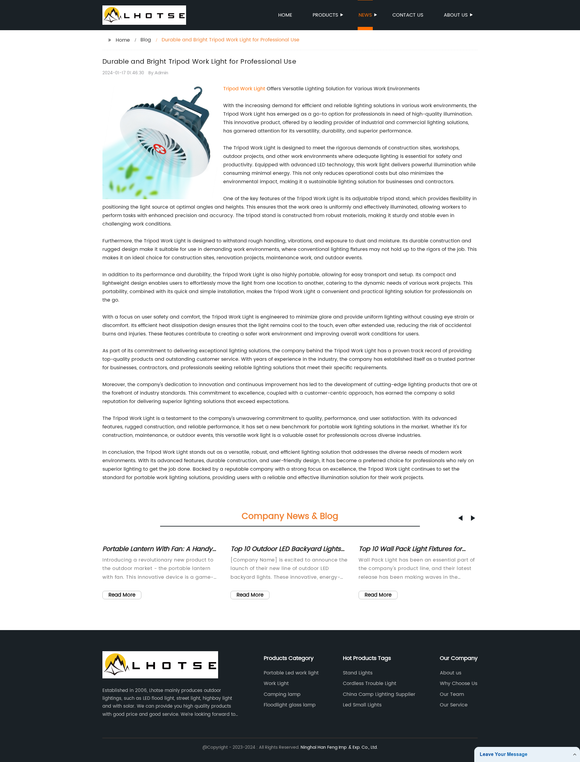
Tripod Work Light (244, 89)
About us (456, 15)
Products (325, 15)
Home (285, 15)
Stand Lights (357, 673)
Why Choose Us (458, 683)
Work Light (276, 683)
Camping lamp (282, 694)
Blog (145, 40)
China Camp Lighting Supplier (379, 694)
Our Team (452, 694)
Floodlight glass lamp (290, 705)
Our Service (454, 705)
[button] (460, 518)
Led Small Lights (362, 705)
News (365, 15)
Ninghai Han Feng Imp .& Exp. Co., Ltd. (339, 747)
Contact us (407, 15)
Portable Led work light (291, 673)
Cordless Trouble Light (369, 683)
